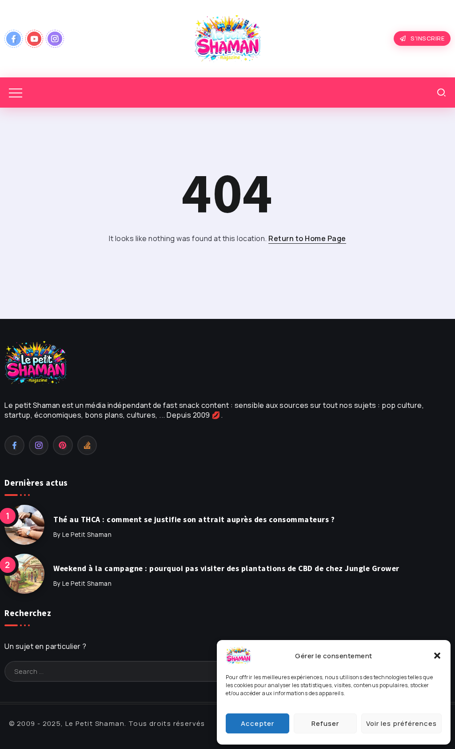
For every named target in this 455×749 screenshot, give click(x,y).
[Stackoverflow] (87, 445)
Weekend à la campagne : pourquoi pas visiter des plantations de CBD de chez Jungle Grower (226, 568)
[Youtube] (34, 38)
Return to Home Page (307, 238)
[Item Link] (24, 525)
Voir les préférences (401, 723)
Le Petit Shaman (87, 535)
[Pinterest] (63, 445)
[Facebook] (13, 38)
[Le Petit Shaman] (227, 38)
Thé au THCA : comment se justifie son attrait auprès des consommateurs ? (194, 519)
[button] (437, 655)
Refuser (325, 723)
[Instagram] (55, 38)
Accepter (257, 723)
